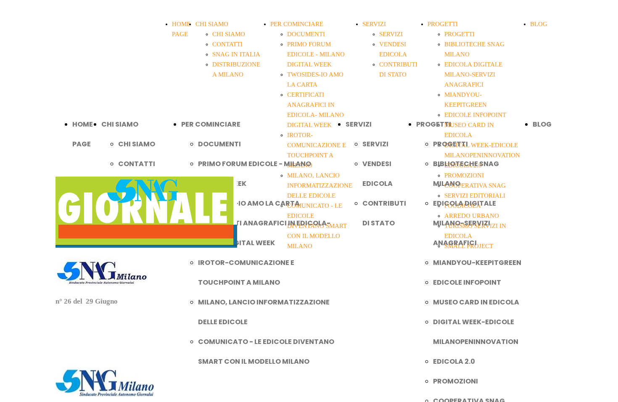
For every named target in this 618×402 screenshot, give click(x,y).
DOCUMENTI (306, 34)
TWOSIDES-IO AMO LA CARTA (249, 203)
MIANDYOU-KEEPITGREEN (477, 262)
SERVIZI (374, 24)
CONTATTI (227, 44)
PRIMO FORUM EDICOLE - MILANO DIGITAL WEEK (316, 54)
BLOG (538, 24)
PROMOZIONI (455, 381)
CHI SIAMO (211, 24)
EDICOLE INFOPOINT (467, 282)
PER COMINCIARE (296, 24)
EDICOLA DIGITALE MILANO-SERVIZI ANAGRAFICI (473, 74)
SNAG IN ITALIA (236, 54)
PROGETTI (443, 24)
